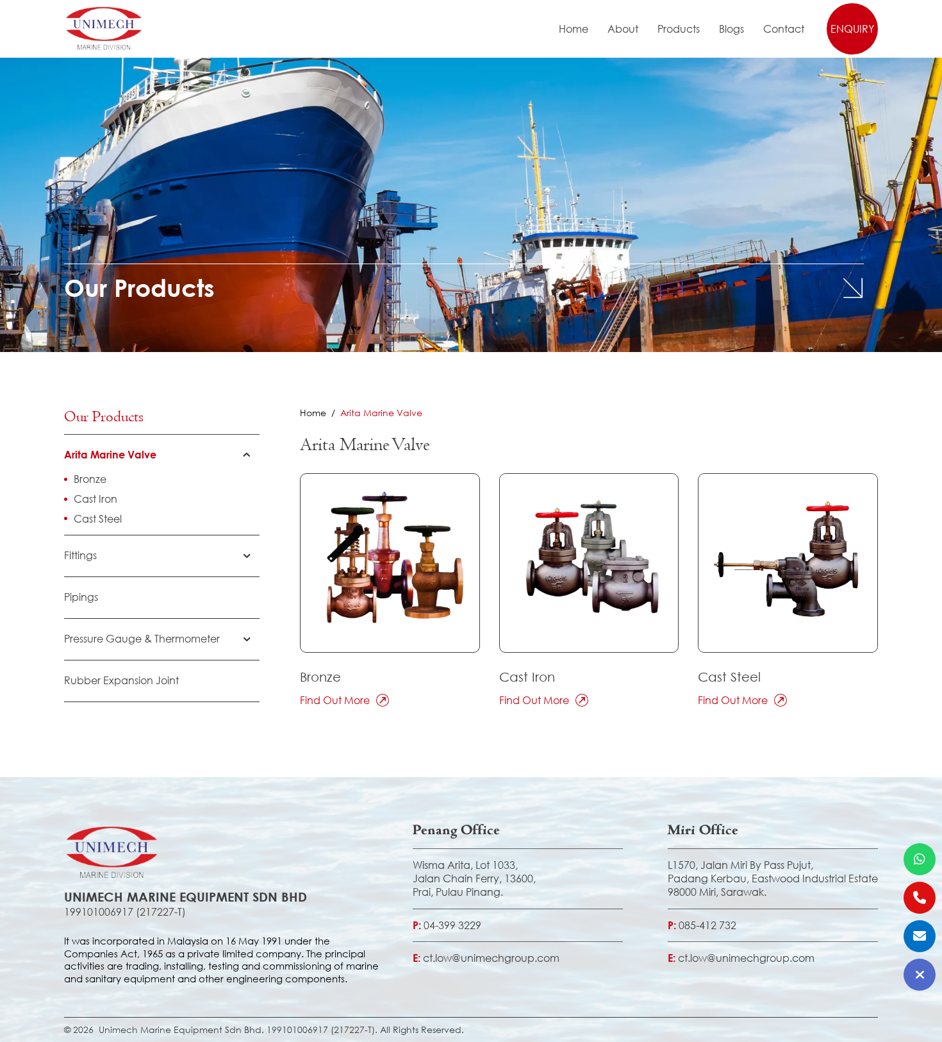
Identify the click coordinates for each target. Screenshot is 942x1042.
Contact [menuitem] (783, 28)
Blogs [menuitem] (731, 28)
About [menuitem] (622, 28)
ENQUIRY (852, 28)
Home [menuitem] (573, 28)
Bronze (320, 676)
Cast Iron (527, 676)
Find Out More (335, 700)
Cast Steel (729, 676)
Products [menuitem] (678, 28)
